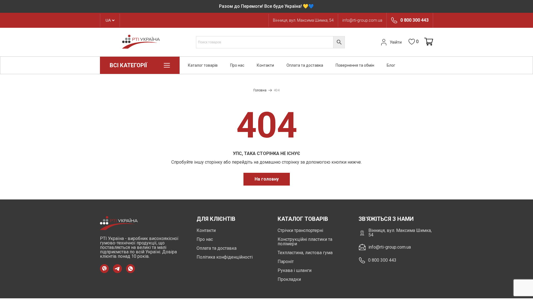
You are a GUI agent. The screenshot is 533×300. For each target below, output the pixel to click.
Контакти (265, 65)
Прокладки (289, 279)
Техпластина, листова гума (305, 252)
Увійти (396, 42)
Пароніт (286, 261)
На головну (267, 179)
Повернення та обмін (355, 65)
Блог (391, 65)
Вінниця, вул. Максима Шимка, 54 (303, 20)
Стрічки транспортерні (300, 230)
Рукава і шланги (294, 270)
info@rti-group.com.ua (362, 20)
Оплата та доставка (304, 65)
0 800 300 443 (414, 20)
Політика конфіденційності (225, 257)
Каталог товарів (203, 65)
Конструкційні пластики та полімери (305, 241)
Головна (259, 90)
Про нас (237, 65)
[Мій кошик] (428, 42)
